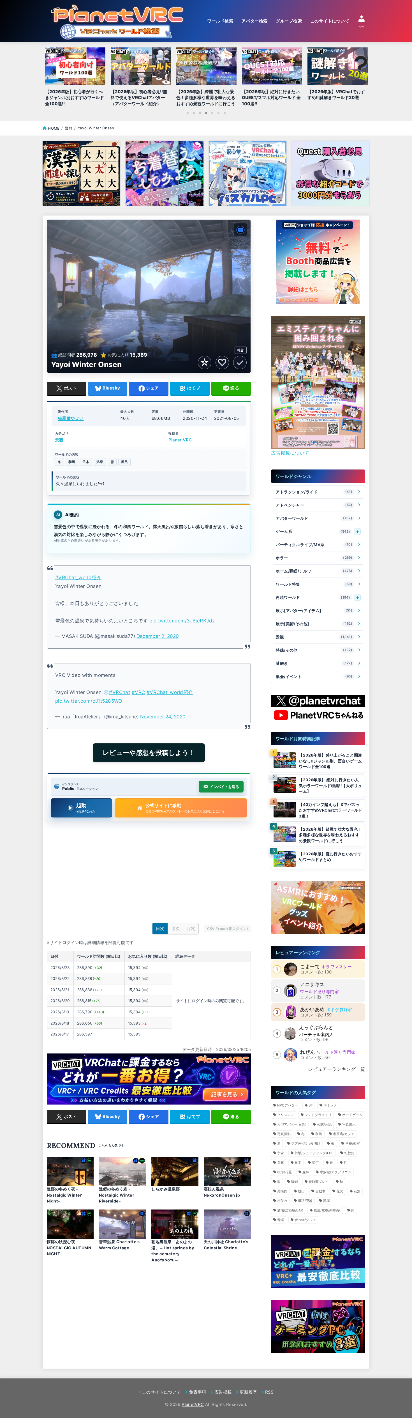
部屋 (326, 1201)
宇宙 (280, 1153)
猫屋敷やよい (71, 418)
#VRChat (119, 692)
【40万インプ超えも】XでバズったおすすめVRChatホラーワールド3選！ (330, 810)
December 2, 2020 (157, 636)
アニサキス (312, 984)
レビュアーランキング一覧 (336, 1069)
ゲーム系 (313, 531)
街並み (282, 1201)
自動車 (320, 1191)
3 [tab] (200, 113)
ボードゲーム (352, 1115)
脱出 (301, 1191)
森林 (305, 1172)
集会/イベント (314, 676)
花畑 (357, 1191)
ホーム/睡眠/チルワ (314, 571)
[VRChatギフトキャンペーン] (318, 262)
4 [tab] (206, 113)
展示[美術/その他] (314, 623)
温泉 (99, 462)
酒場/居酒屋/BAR (290, 1210)
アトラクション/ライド (314, 491)
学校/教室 (352, 1143)
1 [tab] (187, 113)
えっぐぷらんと (316, 1027)
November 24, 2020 (163, 717)
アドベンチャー (314, 505)
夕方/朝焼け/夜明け (305, 1143)
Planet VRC (180, 440)
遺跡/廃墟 (305, 1201)
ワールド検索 (220, 21)
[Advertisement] (149, 873)
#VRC (138, 692)
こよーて (310, 966)
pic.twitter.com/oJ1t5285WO (88, 701)
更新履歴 (248, 1392)
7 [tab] (224, 113)
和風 (71, 462)
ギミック (330, 1105)
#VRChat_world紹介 (78, 577)
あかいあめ (312, 1009)
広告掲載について (290, 453)
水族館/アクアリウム (335, 1172)
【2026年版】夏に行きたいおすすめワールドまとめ (330, 857)
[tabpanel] (206, 78)
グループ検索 (289, 21)
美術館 (282, 1191)
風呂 (124, 462)
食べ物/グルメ (305, 1220)
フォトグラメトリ (318, 1115)
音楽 (280, 1220)
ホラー (314, 557)
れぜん (307, 1052)
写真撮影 (284, 1134)
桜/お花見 (284, 1172)
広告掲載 (223, 1392)
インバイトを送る (224, 786)
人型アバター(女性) (291, 1124)
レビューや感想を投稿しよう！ (149, 753)
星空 (315, 1162)
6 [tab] (218, 113)
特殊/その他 (314, 650)
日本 (85, 462)
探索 (280, 1162)
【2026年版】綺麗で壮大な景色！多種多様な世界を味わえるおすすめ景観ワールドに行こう (330, 835)
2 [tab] (193, 113)
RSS (269, 1392)
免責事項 (197, 1392)
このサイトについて (329, 21)
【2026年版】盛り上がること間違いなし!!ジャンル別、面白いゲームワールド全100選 (330, 761)
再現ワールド (313, 597)
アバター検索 (255, 21)
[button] (309, 442)
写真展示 (349, 1124)
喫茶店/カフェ (343, 1134)
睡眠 (294, 1181)
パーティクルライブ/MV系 (314, 544)
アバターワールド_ (314, 518)
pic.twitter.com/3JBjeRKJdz (182, 621)
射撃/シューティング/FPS (314, 1153)
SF (311, 1105)
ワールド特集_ (314, 584)
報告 (240, 350)
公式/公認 (324, 1124)
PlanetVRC (193, 1404)
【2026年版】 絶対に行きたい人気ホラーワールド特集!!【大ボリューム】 (330, 786)
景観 (59, 440)
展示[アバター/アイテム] (314, 610)
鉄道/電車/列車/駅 (327, 1210)
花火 (339, 1191)
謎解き (314, 663)
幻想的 (349, 1153)
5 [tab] (212, 113)
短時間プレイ (319, 1181)
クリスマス (285, 1115)
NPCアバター (287, 1105)
